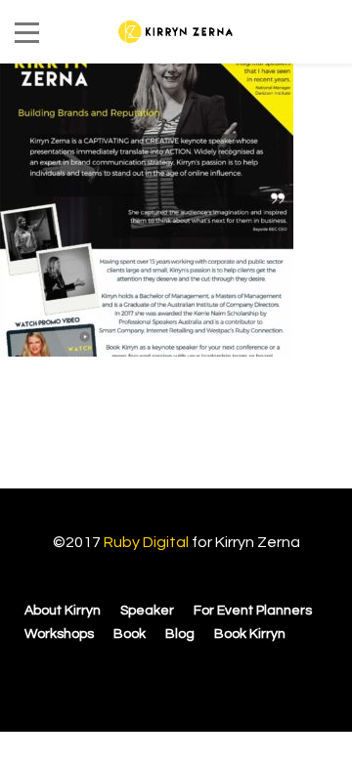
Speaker (147, 610)
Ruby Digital (146, 542)
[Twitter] (228, 676)
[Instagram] (170, 676)
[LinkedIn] (201, 676)
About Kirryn (62, 610)
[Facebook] (138, 676)
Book (129, 634)
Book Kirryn (250, 634)
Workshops (59, 634)
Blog (180, 634)
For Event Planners (253, 610)
